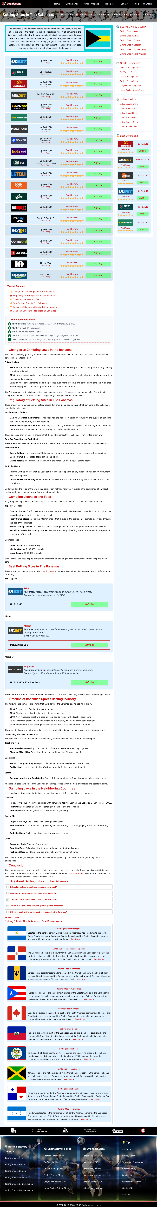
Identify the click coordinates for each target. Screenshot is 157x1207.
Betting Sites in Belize (69, 1049)
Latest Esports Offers (128, 126)
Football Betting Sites (129, 67)
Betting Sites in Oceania (130, 45)
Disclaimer (127, 1175)
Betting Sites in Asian (128, 31)
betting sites (48, 571)
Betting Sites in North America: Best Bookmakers (33, 921)
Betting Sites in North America (132, 54)
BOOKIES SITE (76, 1205)
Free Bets (110, 4)
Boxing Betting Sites (128, 81)
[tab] (59, 886)
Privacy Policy (128, 1155)
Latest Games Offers (128, 122)
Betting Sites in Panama (68, 1089)
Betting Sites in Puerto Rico (69, 989)
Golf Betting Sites (127, 72)
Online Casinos (91, 4)
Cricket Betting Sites (128, 77)
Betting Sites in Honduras (69, 1109)
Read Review (72, 60)
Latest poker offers (127, 117)
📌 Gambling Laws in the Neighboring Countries (33, 311)
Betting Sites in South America (132, 49)
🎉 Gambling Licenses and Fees (25, 299)
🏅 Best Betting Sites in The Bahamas (28, 303)
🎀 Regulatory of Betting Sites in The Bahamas (32, 295)
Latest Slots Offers (127, 108)
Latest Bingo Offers (128, 113)
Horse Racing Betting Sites (131, 90)
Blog (136, 4)
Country (124, 4)
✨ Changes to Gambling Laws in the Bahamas (32, 291)
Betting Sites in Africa (128, 36)
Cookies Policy (129, 1168)
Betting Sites (72, 4)
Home (57, 4)
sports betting (76, 873)
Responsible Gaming (131, 1181)
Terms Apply (45, 63)
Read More (76, 939)
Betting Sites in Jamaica (69, 1069)
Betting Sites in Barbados (69, 969)
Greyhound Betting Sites (130, 86)
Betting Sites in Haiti (69, 1029)
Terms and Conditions (132, 1162)
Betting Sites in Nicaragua (68, 929)
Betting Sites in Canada (68, 1009)
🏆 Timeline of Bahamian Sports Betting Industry (33, 307)
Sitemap (126, 1194)
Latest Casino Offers (128, 104)
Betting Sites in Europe (129, 40)
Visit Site (98, 61)
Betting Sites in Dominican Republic (69, 949)
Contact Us (127, 1188)
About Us (126, 1149)
